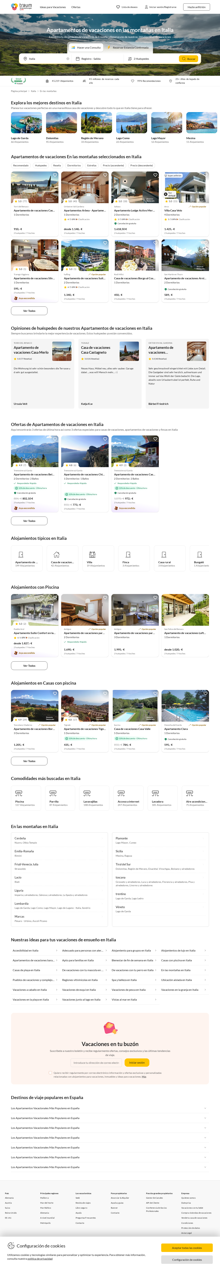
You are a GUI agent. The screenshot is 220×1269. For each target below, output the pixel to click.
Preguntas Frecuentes (86, 1217)
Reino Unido (11, 1212)
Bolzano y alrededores (183, 868)
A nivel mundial (47, 1217)
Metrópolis (45, 1223)
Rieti (17, 881)
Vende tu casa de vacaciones (194, 1217)
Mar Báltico (45, 1207)
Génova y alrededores (50, 894)
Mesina (190, 138)
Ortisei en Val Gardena (160, 343)
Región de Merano (92, 138)
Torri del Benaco (23, 343)
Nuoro (18, 842)
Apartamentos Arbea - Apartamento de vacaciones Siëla (98, 210)
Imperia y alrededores (26, 894)
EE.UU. (8, 1217)
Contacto (80, 1223)
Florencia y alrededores (174, 881)
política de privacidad (40, 1258)
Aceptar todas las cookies (187, 1247)
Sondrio (86, 907)
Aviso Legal (186, 1233)
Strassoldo (20, 868)
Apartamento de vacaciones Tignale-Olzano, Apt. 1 (95, 728)
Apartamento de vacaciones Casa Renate (139, 474)
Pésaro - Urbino (23, 920)
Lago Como (123, 138)
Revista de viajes (83, 1203)
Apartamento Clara (176, 728)
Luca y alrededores (151, 881)
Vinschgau (164, 868)
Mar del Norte (46, 1203)
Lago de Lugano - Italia (69, 907)
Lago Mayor (158, 138)
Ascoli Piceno (39, 920)
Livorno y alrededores (141, 885)
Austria (8, 1203)
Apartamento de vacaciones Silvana (35, 278)
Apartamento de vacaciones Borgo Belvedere (41, 728)
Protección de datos (190, 1228)
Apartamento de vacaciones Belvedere (37, 474)
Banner (114, 1207)
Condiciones (187, 1223)
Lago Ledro (138, 898)
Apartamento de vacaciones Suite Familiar (89, 278)
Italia (33, 91)
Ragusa (128, 855)
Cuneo (132, 842)
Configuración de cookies (187, 1259)
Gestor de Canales (154, 1198)
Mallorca (44, 1198)
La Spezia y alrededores (75, 894)
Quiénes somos (188, 1198)
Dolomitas (52, 138)
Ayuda (79, 1212)
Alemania (9, 1198)
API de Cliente (152, 1203)
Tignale (85, 343)
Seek (78, 1198)
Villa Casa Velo (173, 210)
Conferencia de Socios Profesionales (156, 1209)
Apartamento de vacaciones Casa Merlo (38, 210)
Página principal (19, 91)
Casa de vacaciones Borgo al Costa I (135, 278)
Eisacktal (153, 868)
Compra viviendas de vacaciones (196, 1212)
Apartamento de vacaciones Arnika (185, 278)
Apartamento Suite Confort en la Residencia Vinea (44, 632)
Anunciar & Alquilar (120, 1198)
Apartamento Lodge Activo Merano (135, 210)
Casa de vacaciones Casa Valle (132, 728)
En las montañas (48, 91)
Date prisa (186, 1203)
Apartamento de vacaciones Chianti (85, 474)
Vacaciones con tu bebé (192, 1207)
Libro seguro (81, 1207)
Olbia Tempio (30, 842)
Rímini (18, 855)
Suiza (7, 1207)
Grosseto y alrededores (128, 881)
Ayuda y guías (117, 1203)
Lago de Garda (19, 138)
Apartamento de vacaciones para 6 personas (91, 632)
